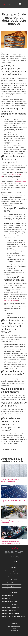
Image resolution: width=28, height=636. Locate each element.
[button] (20, 4)
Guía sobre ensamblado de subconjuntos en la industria (10, 542)
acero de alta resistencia (11, 300)
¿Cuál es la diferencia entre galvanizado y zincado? (10, 480)
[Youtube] (15, 561)
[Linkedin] (12, 561)
